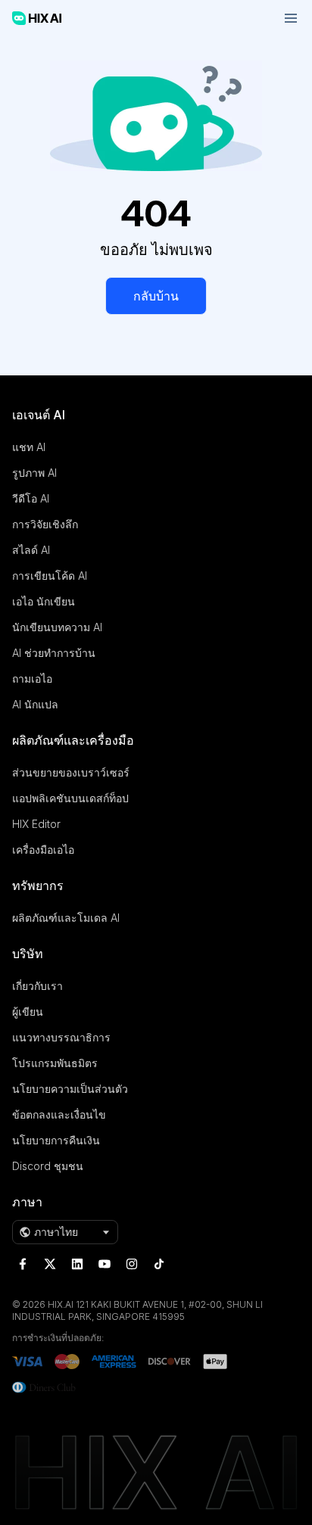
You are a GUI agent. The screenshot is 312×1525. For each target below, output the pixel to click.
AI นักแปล (35, 704)
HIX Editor (36, 823)
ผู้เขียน (27, 1011)
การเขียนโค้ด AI (49, 575)
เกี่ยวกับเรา (37, 985)
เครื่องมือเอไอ (43, 849)
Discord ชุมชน (47, 1165)
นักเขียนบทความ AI (57, 627)
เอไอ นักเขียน (43, 601)
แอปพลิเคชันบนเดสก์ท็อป (70, 798)
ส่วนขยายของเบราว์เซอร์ (70, 772)
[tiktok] (159, 1264)
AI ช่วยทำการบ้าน (53, 652)
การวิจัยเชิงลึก (45, 524)
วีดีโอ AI (30, 498)
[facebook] (23, 1264)
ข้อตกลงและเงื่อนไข (59, 1114)
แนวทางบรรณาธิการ (61, 1037)
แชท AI (28, 446)
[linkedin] (77, 1264)
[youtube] (104, 1264)
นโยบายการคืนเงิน (56, 1140)
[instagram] (132, 1264)
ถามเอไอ (32, 678)
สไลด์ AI (31, 549)
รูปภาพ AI (34, 472)
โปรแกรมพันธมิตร (55, 1063)
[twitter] (50, 1264)
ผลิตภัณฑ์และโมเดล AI (66, 917)
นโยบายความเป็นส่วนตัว (70, 1088)
